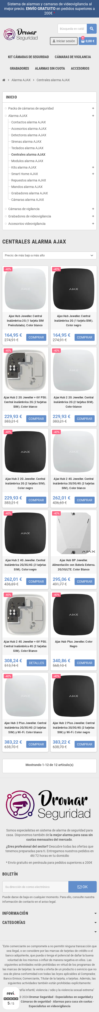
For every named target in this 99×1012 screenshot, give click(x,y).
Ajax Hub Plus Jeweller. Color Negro (74, 644)
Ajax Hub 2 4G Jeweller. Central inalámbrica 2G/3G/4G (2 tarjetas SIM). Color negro (25, 565)
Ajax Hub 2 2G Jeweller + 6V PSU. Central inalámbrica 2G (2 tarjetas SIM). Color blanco (25, 402)
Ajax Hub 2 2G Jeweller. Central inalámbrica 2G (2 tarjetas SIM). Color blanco (74, 402)
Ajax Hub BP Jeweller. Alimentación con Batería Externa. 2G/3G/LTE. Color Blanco (73, 565)
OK (85, 886)
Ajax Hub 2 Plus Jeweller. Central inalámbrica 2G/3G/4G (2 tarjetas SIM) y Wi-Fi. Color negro (74, 727)
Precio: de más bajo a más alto (25, 255)
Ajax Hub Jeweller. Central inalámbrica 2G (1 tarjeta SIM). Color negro (73, 321)
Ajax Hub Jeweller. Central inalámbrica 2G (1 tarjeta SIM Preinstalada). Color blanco (25, 321)
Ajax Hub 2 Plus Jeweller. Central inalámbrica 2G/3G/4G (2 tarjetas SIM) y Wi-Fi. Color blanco (25, 727)
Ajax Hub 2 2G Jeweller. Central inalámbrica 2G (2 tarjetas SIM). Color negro (25, 483)
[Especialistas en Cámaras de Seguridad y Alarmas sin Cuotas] (21, 34)
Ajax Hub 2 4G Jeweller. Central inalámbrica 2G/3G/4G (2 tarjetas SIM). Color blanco (74, 483)
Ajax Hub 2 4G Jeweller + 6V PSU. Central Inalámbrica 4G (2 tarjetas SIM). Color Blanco (25, 646)
